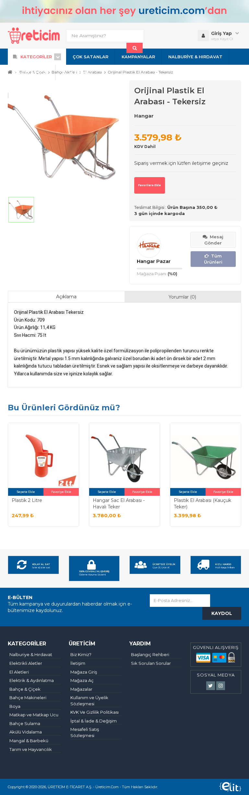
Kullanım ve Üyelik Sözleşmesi (89, 700)
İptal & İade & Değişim (93, 720)
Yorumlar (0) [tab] (182, 297)
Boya (14, 706)
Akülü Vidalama (25, 731)
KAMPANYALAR (138, 56)
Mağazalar (81, 689)
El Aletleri (19, 672)
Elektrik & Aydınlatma (31, 680)
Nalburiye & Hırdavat (30, 654)
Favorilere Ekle (149, 185)
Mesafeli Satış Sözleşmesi (84, 732)
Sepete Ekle (26, 492)
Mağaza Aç (82, 680)
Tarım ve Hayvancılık (30, 749)
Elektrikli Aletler (25, 663)
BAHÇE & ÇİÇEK (31, 72)
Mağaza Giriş (83, 672)
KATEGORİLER (36, 56)
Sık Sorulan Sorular (151, 663)
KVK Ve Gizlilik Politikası (94, 712)
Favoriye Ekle (61, 492)
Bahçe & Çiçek (25, 689)
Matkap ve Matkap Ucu (33, 714)
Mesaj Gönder (213, 239)
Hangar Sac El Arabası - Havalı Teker (119, 503)
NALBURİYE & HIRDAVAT (195, 56)
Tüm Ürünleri (213, 259)
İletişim (77, 663)
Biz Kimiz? (80, 654)
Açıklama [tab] (66, 297)
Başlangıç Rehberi (150, 654)
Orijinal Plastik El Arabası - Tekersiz (140, 72)
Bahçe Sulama (24, 723)
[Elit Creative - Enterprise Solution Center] (230, 787)
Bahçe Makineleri (27, 697)
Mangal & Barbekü (28, 740)
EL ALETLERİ (75, 72)
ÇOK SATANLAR (90, 56)
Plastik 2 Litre (27, 500)
